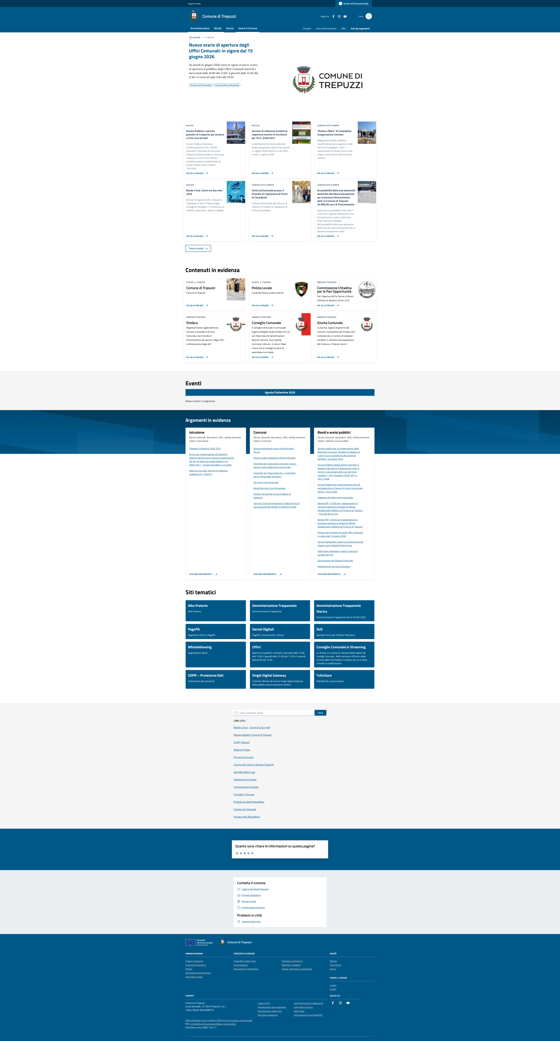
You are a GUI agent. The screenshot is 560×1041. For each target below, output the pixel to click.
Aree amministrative (326, 28)
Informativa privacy (303, 1007)
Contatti (307, 28)
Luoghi (333, 985)
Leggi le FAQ (264, 1003)
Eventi (333, 989)
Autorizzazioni (241, 965)
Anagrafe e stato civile (245, 961)
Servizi (229, 28)
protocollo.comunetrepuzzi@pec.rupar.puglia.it (213, 1024)
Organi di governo (194, 961)
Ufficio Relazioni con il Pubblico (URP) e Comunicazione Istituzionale (219, 1020)
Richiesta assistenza (268, 1015)
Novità (217, 28)
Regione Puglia (194, 3)
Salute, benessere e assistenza (297, 969)
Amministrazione (199, 28)
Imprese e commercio (292, 961)
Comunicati (335, 965)
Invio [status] (320, 713)
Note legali (299, 1011)
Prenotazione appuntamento (272, 1007)
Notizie (333, 961)
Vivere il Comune (247, 28)
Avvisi (333, 969)
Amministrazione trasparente (308, 1003)
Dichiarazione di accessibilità (308, 1015)
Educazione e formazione (246, 969)
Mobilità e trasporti (291, 965)
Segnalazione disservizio (270, 1011)
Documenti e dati (194, 977)
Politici (189, 969)
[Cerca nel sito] (369, 16)
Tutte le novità (196, 248)
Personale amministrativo (198, 973)
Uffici (343, 28)
